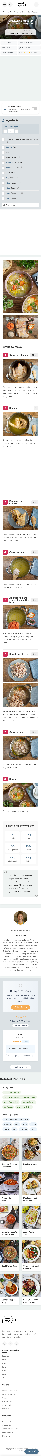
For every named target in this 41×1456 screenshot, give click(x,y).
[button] (36, 4)
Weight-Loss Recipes (10, 1390)
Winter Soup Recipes (24, 1107)
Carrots (33, 1124)
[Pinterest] (10, 1343)
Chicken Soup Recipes (11, 1092)
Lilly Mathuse (13, 33)
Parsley (6, 1129)
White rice (7, 1124)
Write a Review (21, 1007)
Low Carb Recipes (28, 1102)
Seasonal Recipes (8, 1398)
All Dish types (7, 1378)
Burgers (5, 1374)
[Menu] (4, 4)
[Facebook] (16, 1343)
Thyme (33, 1129)
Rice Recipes (8, 1107)
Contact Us (6, 1425)
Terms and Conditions (10, 1429)
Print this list (10, 205)
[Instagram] (4, 1343)
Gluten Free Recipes (11, 1102)
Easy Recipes (7, 1409)
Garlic (17, 1124)
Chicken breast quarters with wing (16, 1119)
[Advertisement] (20, 78)
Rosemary (23, 1129)
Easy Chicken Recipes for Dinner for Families (19, 1097)
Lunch (4, 1367)
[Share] (10, 4)
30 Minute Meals (8, 1394)
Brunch (5, 1360)
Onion (25, 1124)
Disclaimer (6, 1436)
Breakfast (5, 1356)
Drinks (4, 1370)
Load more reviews (21, 1067)
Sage (14, 1129)
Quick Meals (6, 1405)
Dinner (4, 1363)
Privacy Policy (7, 1432)
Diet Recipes (7, 1401)
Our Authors (6, 1421)
